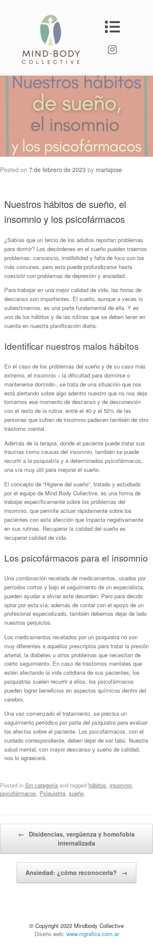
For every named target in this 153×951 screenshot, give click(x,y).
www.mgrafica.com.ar (92, 934)
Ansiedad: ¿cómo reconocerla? (77, 872)
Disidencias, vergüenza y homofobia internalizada (76, 838)
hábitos (97, 785)
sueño (76, 793)
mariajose (109, 169)
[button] (112, 27)
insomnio (121, 785)
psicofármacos (18, 793)
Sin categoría (41, 785)
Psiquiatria (52, 793)
